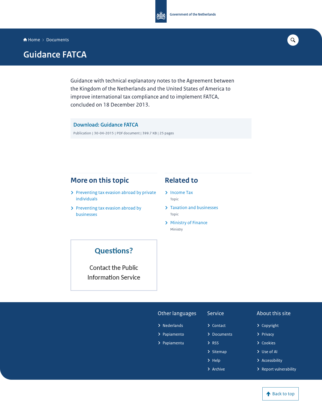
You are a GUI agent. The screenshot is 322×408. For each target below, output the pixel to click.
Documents (57, 40)
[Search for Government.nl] (293, 40)
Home (34, 40)
